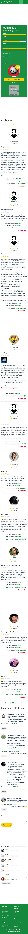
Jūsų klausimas (5, 815)
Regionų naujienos (16, 925)
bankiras (14, 245)
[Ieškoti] (21, 2)
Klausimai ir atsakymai (8, 56)
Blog (3, 922)
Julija (14, 668)
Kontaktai (4, 906)
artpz (14, 138)
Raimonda (14, 461)
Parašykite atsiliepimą (14, 79)
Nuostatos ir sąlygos (17, 912)
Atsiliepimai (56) (7, 53)
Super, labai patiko (22, 183)
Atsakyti (4, 728)
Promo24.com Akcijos (5, 925)
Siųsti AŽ (15, 143)
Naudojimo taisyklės (5, 912)
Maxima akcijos (18, 922)
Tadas (14, 557)
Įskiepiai (16, 915)
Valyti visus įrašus (6, 883)
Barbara (14, 506)
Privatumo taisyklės (16, 907)
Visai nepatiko (22, 186)
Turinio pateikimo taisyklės (6, 916)
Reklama (16, 919)
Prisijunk (19, 181)
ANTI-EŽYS (14, 201)
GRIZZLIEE (14, 413)
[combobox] (8, 124)
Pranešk (24, 726)
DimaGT (14, 344)
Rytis (14, 623)
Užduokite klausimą (14, 82)
